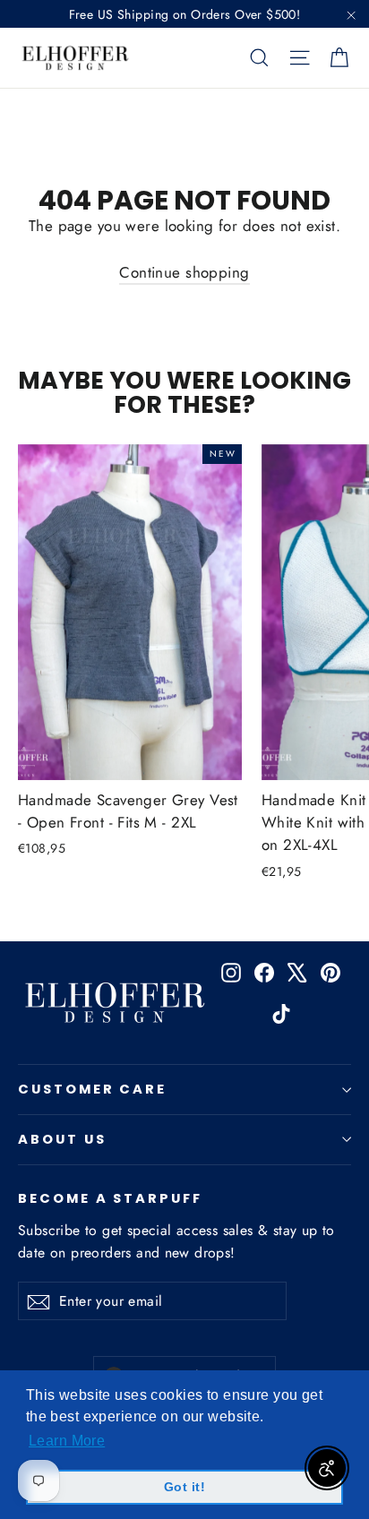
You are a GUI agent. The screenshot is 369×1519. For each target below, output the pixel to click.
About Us (62, 1139)
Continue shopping (184, 272)
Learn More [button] (67, 1440)
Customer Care (92, 1089)
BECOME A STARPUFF (110, 1197)
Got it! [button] (184, 1487)
